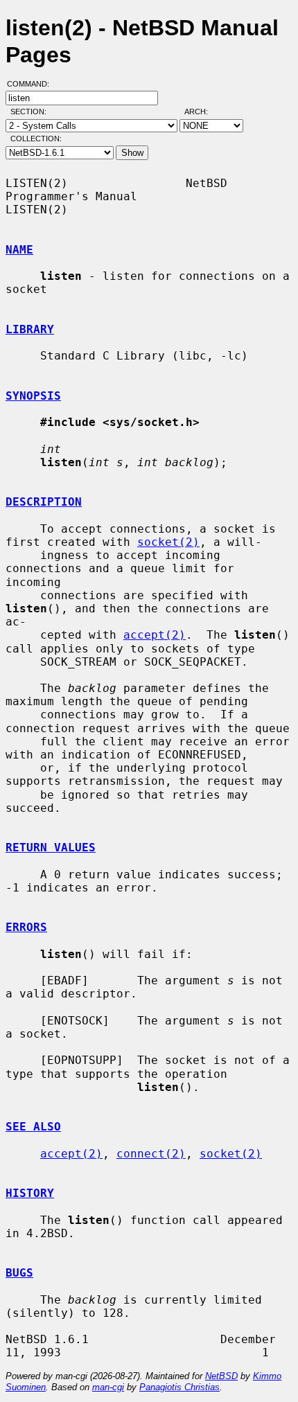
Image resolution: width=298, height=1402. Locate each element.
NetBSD (221, 1376)
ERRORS (26, 927)
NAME (19, 249)
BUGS (19, 1272)
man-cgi (108, 1387)
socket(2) (168, 542)
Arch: (202, 111)
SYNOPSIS (33, 395)
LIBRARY (30, 329)
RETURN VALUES (51, 847)
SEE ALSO (33, 1126)
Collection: (36, 138)
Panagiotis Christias (179, 1387)
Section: (31, 111)
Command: (32, 84)
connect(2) (151, 1153)
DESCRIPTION (44, 501)
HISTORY (30, 1193)
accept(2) (154, 634)
